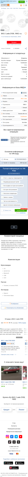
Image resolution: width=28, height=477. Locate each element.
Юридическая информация (14, 431)
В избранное (14, 303)
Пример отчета (8, 210)
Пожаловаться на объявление (15, 308)
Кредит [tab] (6, 410)
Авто (8, 8)
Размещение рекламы (14, 428)
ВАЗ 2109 (15, 8)
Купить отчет (22, 210)
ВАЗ (11, 8)
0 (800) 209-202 (14, 446)
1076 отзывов (22, 323)
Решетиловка (22, 8)
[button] (26, 5)
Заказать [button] (21, 1)
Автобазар (3, 8)
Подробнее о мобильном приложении (14, 459)
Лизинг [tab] (21, 410)
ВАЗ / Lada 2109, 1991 (8, 382)
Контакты (14, 426)
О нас (14, 423)
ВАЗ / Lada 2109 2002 (8, 340)
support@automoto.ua (14, 451)
